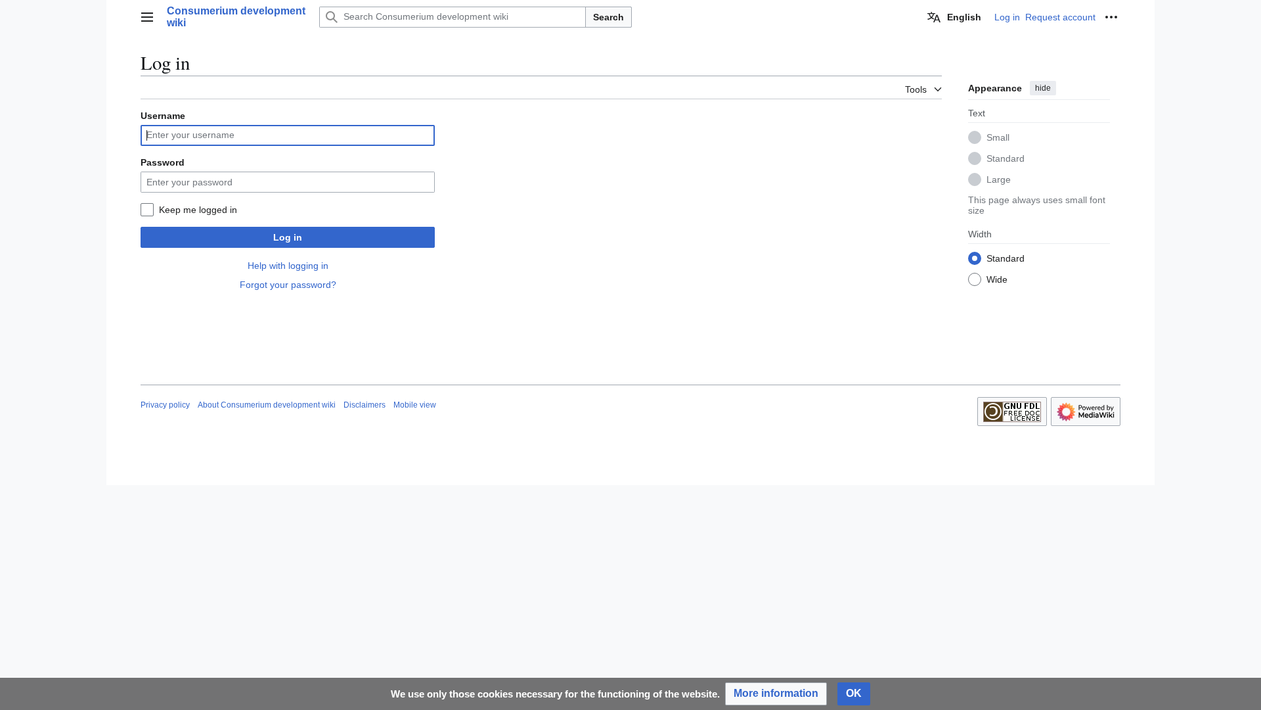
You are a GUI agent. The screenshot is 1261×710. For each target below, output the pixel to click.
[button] (147, 17)
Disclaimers (364, 405)
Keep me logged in (198, 209)
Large (998, 179)
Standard (1005, 158)
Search (608, 17)
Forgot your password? (288, 284)
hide (1043, 88)
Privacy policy (165, 405)
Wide (996, 279)
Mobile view (414, 405)
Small (997, 137)
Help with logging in (288, 265)
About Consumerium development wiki (267, 405)
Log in (287, 237)
